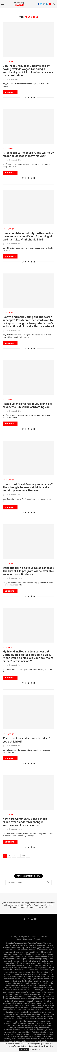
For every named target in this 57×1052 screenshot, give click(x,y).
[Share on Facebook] (25, 97)
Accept (24, 1049)
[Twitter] (41, 4)
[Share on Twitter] (28, 97)
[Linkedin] (47, 4)
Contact (37, 939)
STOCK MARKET (8, 62)
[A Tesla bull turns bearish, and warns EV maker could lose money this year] (28, 126)
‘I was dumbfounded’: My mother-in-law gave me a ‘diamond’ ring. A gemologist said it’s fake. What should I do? (28, 236)
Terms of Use (42, 937)
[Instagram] (44, 4)
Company (13, 937)
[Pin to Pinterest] (31, 97)
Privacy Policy (24, 937)
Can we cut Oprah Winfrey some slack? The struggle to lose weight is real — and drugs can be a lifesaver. (28, 487)
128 (23, 855)
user (6, 79)
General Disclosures (24, 939)
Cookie (33, 937)
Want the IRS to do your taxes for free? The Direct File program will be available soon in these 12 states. (28, 571)
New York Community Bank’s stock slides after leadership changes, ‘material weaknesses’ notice (25, 822)
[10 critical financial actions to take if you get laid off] (28, 712)
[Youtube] (50, 4)
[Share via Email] (34, 97)
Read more (9, 92)
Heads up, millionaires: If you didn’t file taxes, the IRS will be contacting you (27, 405)
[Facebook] (38, 4)
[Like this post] (22, 97)
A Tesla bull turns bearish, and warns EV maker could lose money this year (28, 154)
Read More (35, 1049)
